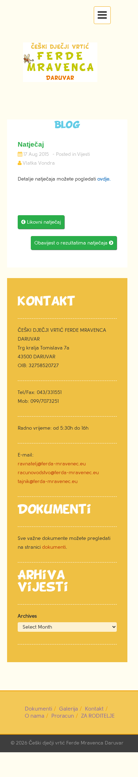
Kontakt (94, 709)
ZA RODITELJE (98, 716)
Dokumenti (38, 709)
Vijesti (83, 154)
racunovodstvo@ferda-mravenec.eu (58, 472)
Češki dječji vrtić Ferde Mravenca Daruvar (76, 743)
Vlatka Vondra (39, 163)
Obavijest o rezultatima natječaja (73, 243)
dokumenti (54, 547)
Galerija (68, 709)
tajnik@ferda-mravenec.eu (47, 481)
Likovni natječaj (41, 222)
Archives (27, 616)
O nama (34, 716)
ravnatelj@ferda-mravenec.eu (52, 463)
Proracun (62, 716)
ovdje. (104, 179)
